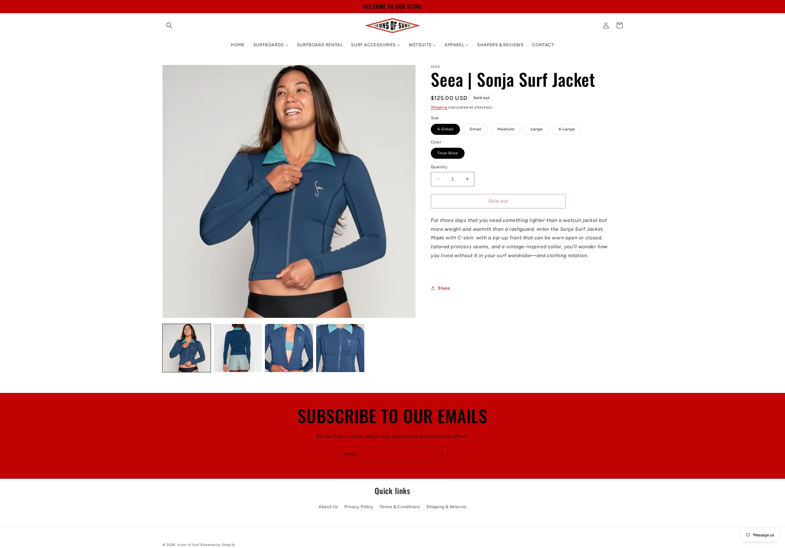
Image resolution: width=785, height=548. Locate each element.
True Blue (451, 154)
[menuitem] (238, 45)
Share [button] (444, 288)
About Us (328, 506)
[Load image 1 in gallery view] (187, 348)
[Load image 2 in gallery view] (238, 348)
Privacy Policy (358, 506)
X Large (569, 130)
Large (539, 130)
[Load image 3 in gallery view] (289, 348)
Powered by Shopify (218, 545)
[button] (169, 25)
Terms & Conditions (400, 506)
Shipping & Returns (446, 506)
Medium (509, 130)
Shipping (439, 107)
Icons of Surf (189, 545)
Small (478, 130)
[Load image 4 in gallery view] (340, 348)
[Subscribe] (440, 454)
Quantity (439, 167)
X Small (448, 130)
